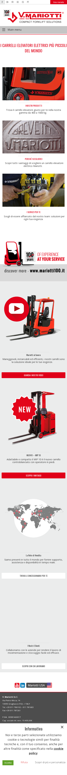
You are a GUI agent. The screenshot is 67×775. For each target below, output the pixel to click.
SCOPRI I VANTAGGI (33, 475)
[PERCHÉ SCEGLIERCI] (33, 137)
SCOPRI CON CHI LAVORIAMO (33, 666)
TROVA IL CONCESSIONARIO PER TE (33, 575)
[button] (62, 727)
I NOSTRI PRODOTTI (33, 105)
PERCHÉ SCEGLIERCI (33, 159)
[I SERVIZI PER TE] (33, 190)
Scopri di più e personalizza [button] (50, 762)
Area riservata (58, 2)
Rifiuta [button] (24, 762)
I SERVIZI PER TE (33, 212)
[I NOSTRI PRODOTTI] (33, 83)
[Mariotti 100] (33, 254)
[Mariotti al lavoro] (33, 317)
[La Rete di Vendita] (33, 518)
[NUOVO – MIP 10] (33, 418)
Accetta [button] (8, 762)
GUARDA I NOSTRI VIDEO (33, 375)
